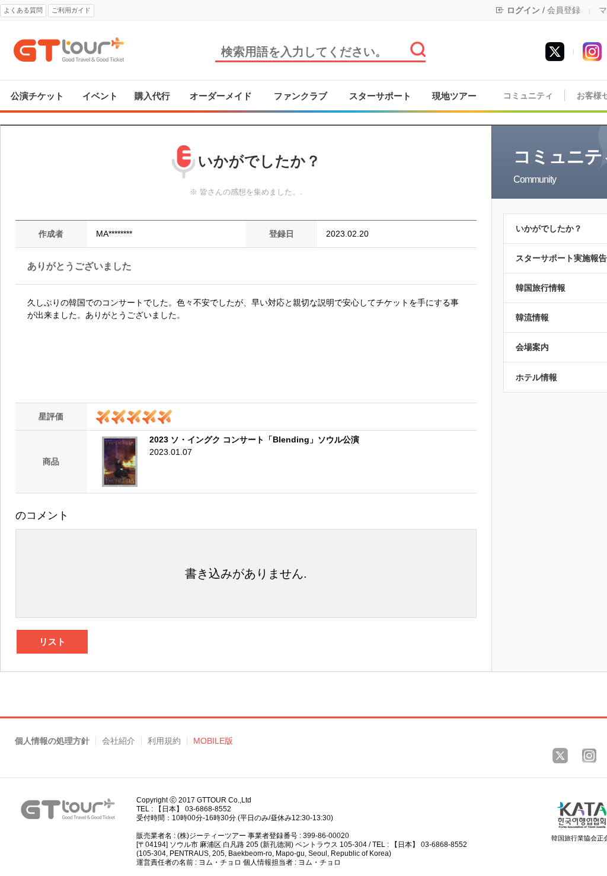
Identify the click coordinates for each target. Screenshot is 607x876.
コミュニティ (528, 95)
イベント (100, 95)
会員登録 (563, 10)
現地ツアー (454, 95)
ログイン (523, 10)
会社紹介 (118, 741)
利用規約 (164, 741)
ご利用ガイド (71, 10)
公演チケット (37, 95)
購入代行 (152, 95)
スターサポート (380, 95)
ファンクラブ (300, 95)
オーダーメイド (221, 95)
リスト (52, 641)
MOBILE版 (213, 741)
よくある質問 (23, 10)
